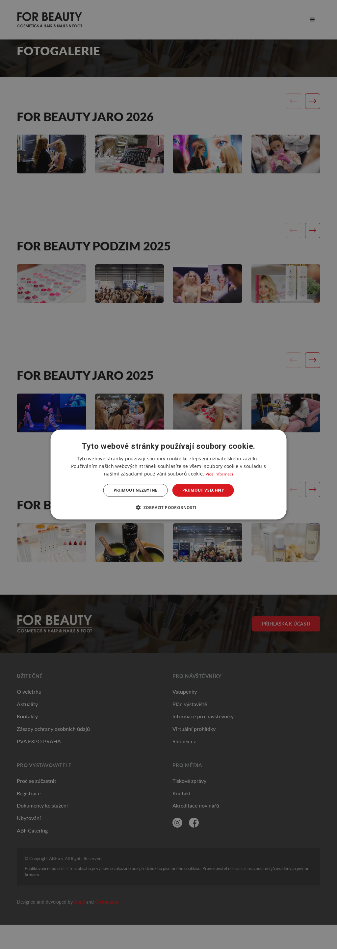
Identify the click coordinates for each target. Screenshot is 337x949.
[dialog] (169, 475)
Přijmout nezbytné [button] (136, 490)
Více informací (219, 474)
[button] (168, 507)
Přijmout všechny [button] (203, 490)
